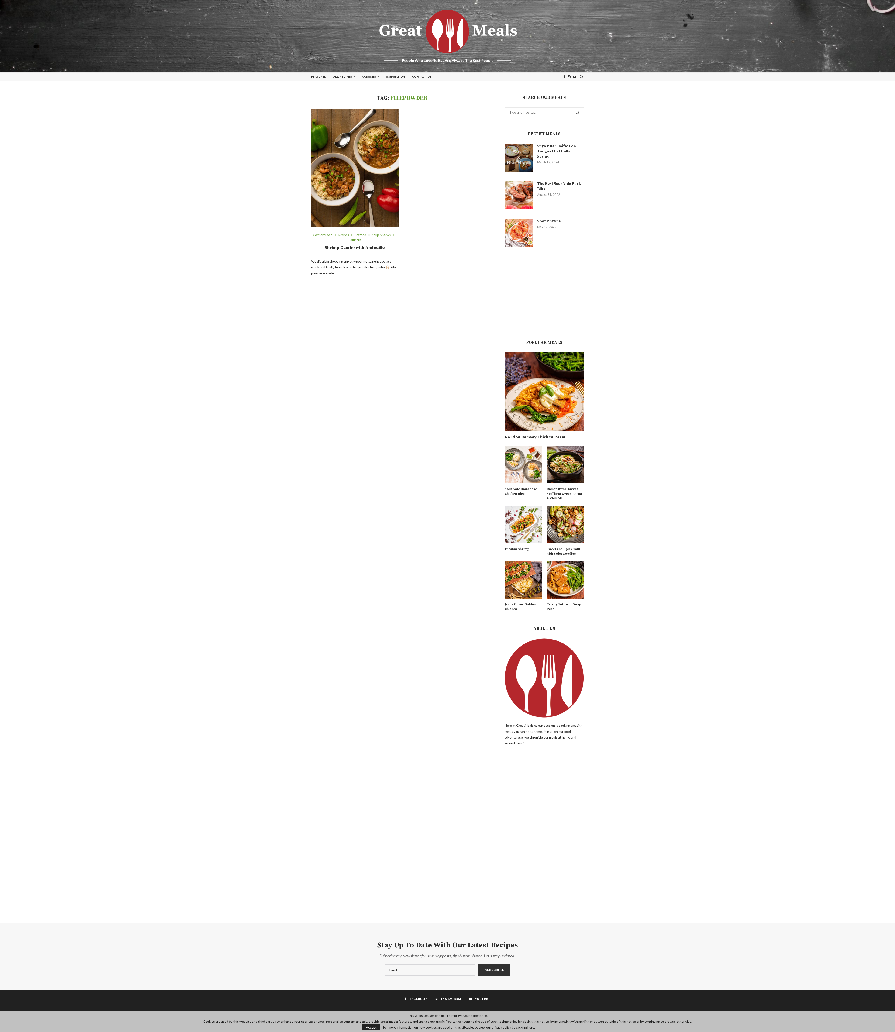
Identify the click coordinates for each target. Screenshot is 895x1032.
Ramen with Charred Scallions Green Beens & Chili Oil (564, 493)
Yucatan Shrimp (517, 549)
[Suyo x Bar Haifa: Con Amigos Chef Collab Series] (519, 158)
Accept (371, 1027)
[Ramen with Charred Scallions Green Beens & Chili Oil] (565, 465)
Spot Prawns (549, 221)
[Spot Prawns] (519, 233)
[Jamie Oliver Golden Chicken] (523, 580)
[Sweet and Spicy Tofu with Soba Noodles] (565, 524)
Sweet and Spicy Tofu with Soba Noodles (563, 551)
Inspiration (395, 76)
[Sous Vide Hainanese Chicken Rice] (523, 465)
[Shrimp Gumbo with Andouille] (355, 168)
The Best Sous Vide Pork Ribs (559, 186)
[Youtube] (574, 77)
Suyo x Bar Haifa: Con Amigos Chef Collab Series (556, 151)
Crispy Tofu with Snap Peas (564, 606)
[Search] (581, 77)
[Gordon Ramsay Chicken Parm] (544, 391)
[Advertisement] (544, 293)
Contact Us (421, 76)
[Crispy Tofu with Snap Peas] (565, 580)
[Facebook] (564, 77)
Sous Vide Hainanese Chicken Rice (521, 491)
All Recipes (342, 76)
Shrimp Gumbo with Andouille (355, 247)
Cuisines (369, 76)
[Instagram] (569, 77)
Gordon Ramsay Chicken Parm (535, 437)
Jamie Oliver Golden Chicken (520, 606)
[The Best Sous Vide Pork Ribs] (519, 195)
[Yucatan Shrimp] (523, 524)
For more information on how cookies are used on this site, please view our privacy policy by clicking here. (459, 1027)
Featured (318, 76)
